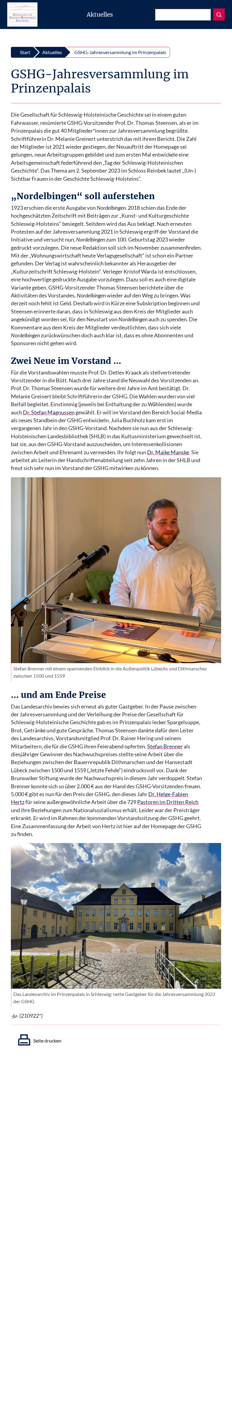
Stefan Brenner (165, 746)
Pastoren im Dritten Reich (167, 802)
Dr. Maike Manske (168, 452)
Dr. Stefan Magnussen (49, 412)
